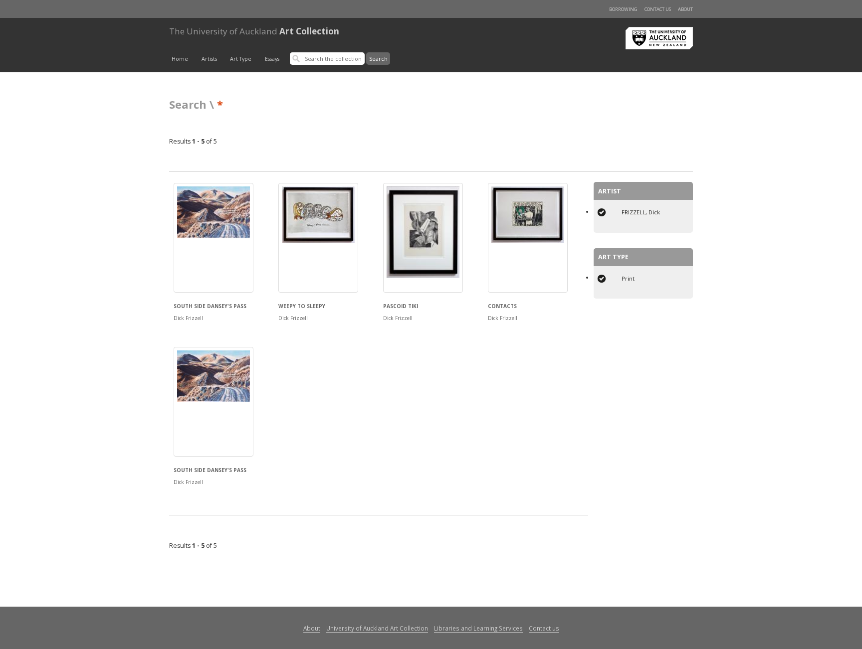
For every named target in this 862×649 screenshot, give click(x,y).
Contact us (658, 9)
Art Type (240, 58)
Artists (209, 58)
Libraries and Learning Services (478, 628)
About (685, 9)
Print (628, 278)
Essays (272, 58)
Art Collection (254, 31)
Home (180, 58)
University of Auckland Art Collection (377, 628)
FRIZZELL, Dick (641, 212)
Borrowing (623, 9)
